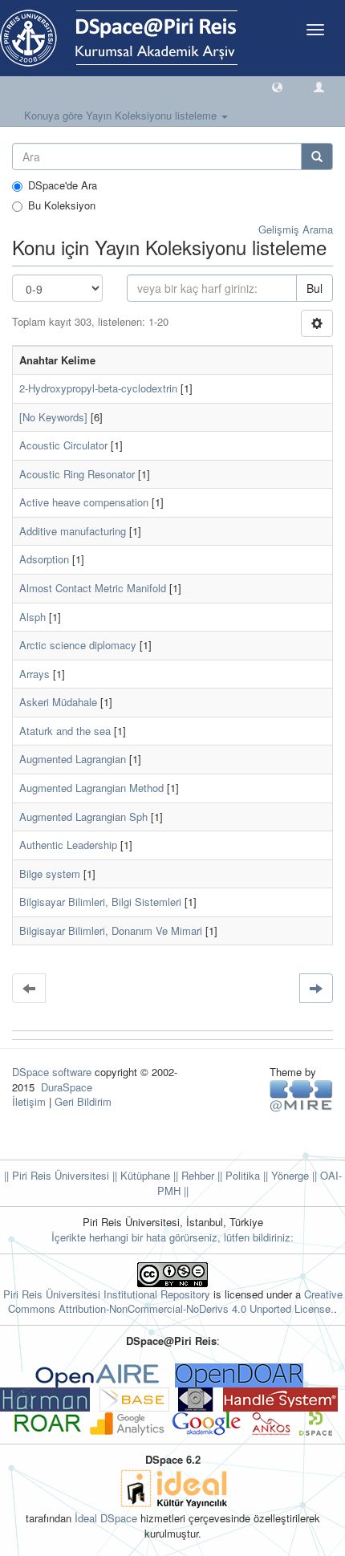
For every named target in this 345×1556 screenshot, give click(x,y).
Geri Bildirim (83, 1101)
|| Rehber (192, 1175)
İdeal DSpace (106, 1518)
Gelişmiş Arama (295, 229)
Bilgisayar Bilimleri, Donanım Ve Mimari (110, 930)
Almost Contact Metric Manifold (92, 587)
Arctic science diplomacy (77, 644)
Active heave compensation (83, 502)
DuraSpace (66, 1087)
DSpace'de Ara (62, 185)
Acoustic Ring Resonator (77, 473)
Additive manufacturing (72, 530)
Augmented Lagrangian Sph (83, 816)
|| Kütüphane (139, 1175)
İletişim (29, 1101)
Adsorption (44, 559)
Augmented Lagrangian (72, 758)
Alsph (32, 616)
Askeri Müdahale (58, 701)
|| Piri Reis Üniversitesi (56, 1175)
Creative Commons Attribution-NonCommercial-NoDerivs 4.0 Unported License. (175, 1301)
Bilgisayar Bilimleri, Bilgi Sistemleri (100, 901)
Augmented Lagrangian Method (91, 787)
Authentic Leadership (68, 844)
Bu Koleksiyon (61, 205)
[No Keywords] (53, 417)
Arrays (34, 673)
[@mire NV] (301, 1095)
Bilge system (49, 873)
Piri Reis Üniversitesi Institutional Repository (106, 1294)
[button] (277, 86)
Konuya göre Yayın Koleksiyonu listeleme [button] (122, 115)
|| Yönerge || (288, 1175)
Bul (314, 288)
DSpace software (51, 1071)
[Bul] (317, 156)
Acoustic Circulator (63, 445)
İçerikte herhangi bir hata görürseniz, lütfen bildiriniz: (172, 1237)
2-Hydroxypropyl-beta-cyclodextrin (98, 388)
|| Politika (237, 1175)
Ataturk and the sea (65, 730)
